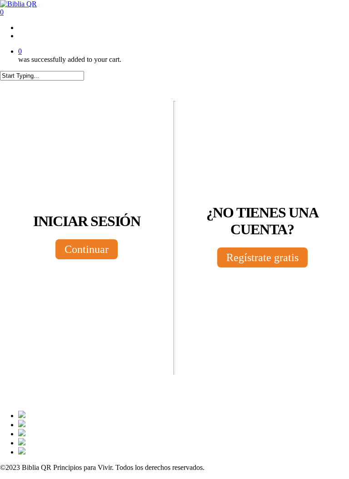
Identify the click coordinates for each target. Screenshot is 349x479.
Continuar (87, 249)
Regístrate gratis (262, 257)
